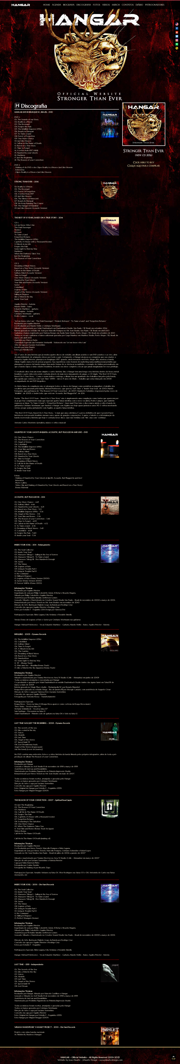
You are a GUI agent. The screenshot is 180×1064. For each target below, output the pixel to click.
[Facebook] (177, 29)
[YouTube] (177, 33)
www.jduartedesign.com (111, 1060)
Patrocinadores (154, 4)
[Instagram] (177, 41)
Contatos (128, 4)
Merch (116, 4)
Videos (106, 4)
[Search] (177, 49)
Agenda (56, 4)
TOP (173, 1059)
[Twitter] (177, 37)
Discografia (84, 4)
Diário (139, 4)
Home (46, 4)
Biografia (68, 4)
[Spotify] (177, 45)
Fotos (96, 4)
